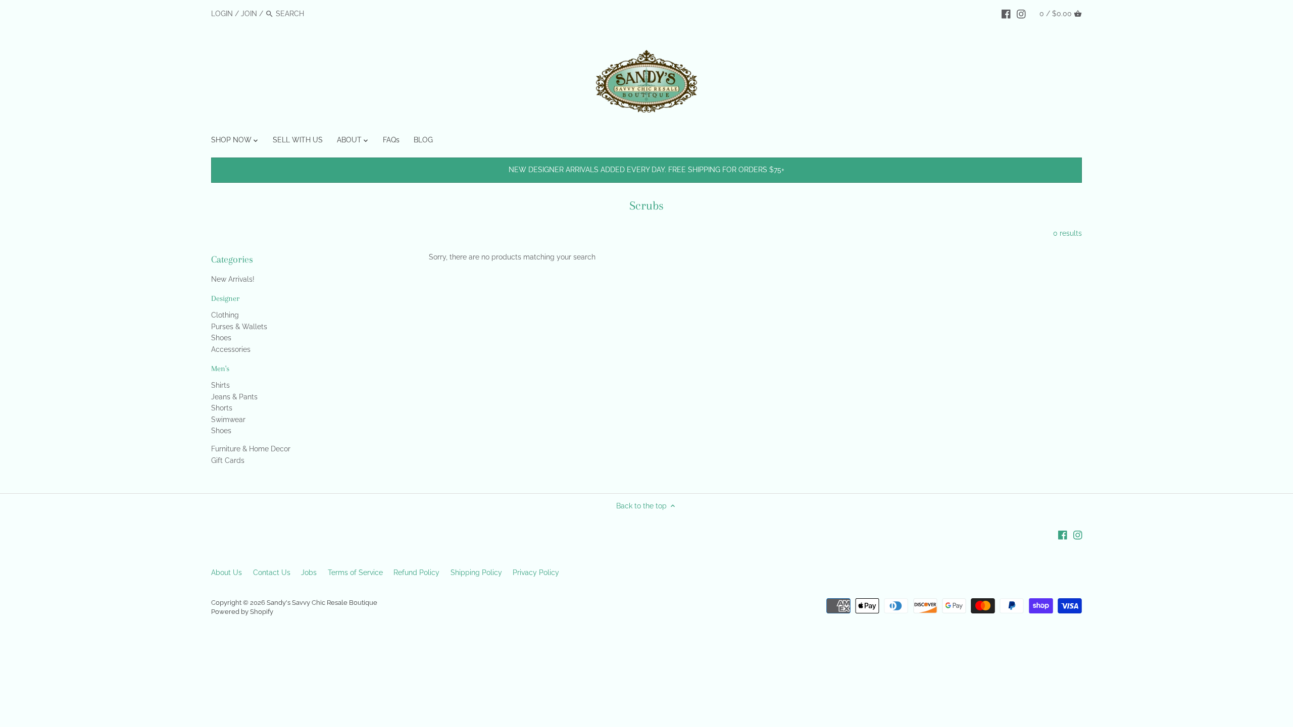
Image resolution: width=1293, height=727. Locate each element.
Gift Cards (227, 460)
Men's (220, 368)
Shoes (221, 338)
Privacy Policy (536, 572)
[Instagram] (1021, 13)
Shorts (221, 408)
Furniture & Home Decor (250, 449)
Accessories (231, 349)
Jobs (309, 572)
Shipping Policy (476, 572)
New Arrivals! (233, 279)
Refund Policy (416, 572)
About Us (226, 572)
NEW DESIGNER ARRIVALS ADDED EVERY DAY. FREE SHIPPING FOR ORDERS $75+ (646, 170)
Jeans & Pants (234, 397)
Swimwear (228, 420)
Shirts (220, 385)
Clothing (225, 315)
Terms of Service (355, 572)
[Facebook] (1006, 13)
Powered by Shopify (242, 611)
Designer (225, 298)
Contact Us (271, 572)
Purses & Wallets (239, 327)
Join (249, 14)
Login (222, 14)
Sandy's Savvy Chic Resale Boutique (322, 602)
